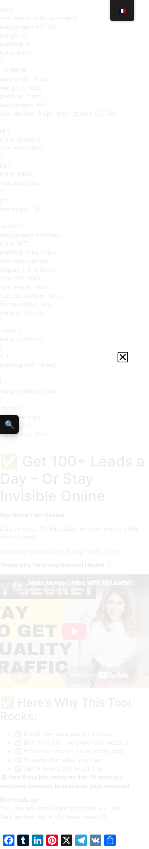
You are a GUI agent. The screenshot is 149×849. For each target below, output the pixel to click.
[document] (74, 424)
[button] (122, 357)
